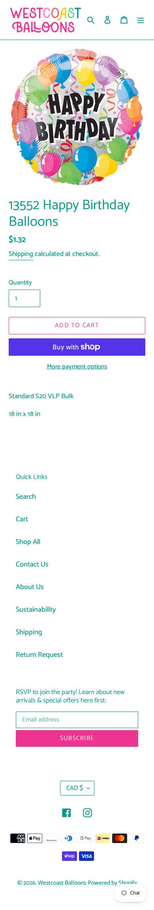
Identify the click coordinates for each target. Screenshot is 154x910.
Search (26, 497)
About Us (30, 587)
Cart (22, 519)
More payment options (77, 367)
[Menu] (140, 20)
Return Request (39, 655)
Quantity (20, 283)
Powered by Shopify (112, 883)
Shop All (28, 542)
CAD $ (74, 788)
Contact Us (32, 564)
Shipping (21, 253)
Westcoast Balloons (62, 883)
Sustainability (36, 610)
